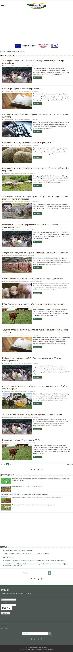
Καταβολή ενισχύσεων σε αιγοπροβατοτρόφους (22, 89)
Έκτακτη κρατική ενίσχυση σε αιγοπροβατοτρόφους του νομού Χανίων (32, 414)
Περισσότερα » (37, 77)
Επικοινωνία (4, 626)
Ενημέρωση (35, 65)
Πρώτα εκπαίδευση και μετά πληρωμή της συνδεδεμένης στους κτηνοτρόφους (33, 505)
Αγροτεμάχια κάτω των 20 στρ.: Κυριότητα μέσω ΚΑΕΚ (27, 486)
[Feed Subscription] (72, 55)
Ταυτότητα (3, 620)
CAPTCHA (4, 602)
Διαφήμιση (3, 623)
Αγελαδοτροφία (7, 173)
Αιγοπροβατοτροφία (15, 173)
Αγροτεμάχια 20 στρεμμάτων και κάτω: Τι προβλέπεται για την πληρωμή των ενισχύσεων (36, 497)
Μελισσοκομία (38, 281)
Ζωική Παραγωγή (31, 173)
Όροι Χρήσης (4, 628)
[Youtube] (38, 469)
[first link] (2, 5)
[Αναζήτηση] (49, 573)
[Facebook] (31, 469)
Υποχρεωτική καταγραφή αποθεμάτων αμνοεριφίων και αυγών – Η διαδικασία (35, 253)
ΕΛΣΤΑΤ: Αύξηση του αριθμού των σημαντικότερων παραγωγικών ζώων (32, 278)
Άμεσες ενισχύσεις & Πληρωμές (11, 65)
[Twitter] (34, 469)
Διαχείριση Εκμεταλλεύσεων (25, 65)
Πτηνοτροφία (31, 255)
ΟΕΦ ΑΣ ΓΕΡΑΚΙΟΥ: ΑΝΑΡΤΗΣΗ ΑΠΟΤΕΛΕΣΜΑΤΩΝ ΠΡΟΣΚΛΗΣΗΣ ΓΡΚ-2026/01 (24, 494)
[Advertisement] (36, 27)
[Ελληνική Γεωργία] (36, 5)
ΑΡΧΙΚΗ (4, 51)
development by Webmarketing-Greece (36, 647)
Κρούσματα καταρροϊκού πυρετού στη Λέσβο (21, 440)
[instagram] (41, 469)
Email (3, 599)
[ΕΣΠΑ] (36, 46)
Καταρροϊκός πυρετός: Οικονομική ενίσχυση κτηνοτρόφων (26, 143)
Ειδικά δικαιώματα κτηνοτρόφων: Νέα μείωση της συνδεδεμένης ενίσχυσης (33, 304)
